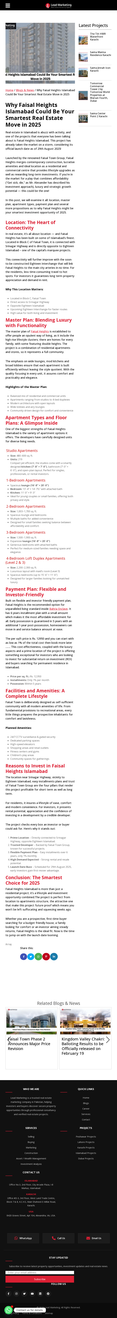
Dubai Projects (86, 1158)
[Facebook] (8, 1294)
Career (86, 1108)
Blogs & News (25, 90)
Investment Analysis (31, 1163)
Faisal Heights (40, 331)
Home (9, 90)
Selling (31, 1136)
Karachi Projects (86, 1147)
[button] (108, 1039)
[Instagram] (16, 1294)
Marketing (31, 1147)
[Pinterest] (48, 1294)
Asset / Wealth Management (31, 1158)
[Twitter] (24, 1294)
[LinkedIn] (40, 1294)
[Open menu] (7, 5)
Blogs (86, 1103)
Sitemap (49, 1313)
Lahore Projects (86, 1142)
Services (86, 1114)
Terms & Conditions (32, 1313)
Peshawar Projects (86, 1136)
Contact (86, 1119)
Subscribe (39, 1279)
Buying (31, 1142)
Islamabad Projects (86, 1152)
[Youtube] (32, 1294)
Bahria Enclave (58, 609)
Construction (31, 1152)
